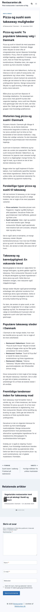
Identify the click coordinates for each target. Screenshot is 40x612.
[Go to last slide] (5, 499)
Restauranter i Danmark (12, 26)
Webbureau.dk (20, 606)
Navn (6, 563)
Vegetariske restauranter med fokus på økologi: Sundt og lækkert (18, 497)
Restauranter (18, 604)
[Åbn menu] (36, 3)
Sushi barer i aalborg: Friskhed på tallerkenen (10, 470)
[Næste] (34, 499)
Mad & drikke (7, 13)
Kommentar (8, 532)
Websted (7, 581)
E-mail (7, 572)
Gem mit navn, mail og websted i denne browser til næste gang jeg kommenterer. (19, 587)
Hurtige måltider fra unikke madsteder (30, 468)
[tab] (16, 510)
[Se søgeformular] (31, 3)
